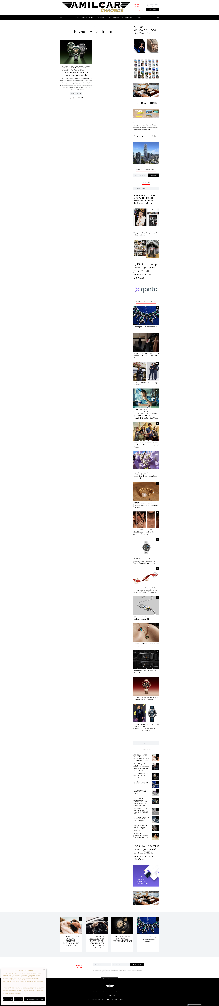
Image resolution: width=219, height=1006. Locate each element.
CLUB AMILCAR (113, 17)
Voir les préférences (34, 999)
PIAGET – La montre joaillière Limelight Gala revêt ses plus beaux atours (141, 835)
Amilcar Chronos (87, 17)
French (191, 1005)
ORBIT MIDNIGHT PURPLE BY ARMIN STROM (139, 792)
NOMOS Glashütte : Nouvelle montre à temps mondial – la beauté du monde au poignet (144, 561)
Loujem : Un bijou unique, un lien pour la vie (146, 645)
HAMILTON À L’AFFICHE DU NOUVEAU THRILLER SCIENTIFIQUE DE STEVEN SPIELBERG (140, 801)
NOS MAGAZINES (101, 17)
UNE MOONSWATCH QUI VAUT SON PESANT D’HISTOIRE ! (141, 775)
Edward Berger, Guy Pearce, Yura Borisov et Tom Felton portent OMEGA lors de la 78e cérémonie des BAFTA (146, 727)
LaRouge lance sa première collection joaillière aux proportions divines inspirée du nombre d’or (145, 475)
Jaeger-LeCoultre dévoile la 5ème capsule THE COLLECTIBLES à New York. (146, 355)
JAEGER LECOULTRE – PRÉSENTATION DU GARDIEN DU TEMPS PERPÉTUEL (141, 811)
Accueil (77, 17)
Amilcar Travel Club (145, 136)
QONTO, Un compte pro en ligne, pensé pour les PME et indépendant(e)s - (146, 270)
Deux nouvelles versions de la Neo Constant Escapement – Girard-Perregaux (140, 827)
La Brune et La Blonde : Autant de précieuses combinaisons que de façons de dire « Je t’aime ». (145, 590)
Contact (139, 17)
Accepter (8, 999)
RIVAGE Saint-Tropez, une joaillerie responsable (143, 618)
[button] (44, 970)
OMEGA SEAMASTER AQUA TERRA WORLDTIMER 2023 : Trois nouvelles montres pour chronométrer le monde (76, 71)
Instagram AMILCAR (127, 17)
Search (153, 175)
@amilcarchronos (108, 978)
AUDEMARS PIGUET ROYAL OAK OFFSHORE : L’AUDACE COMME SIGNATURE (141, 757)
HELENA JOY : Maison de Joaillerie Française (143, 533)
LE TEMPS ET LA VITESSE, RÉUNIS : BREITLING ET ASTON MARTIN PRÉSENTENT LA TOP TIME (141, 767)
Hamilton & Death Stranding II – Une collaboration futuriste (146, 671)
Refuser (18, 999)
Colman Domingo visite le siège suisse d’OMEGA (145, 383)
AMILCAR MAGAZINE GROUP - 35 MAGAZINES (145, 29)
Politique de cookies (16, 1003)
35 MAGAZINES (152, 9)
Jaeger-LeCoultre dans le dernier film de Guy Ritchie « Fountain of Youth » (146, 445)
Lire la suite (75, 93)
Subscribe (136, 964)
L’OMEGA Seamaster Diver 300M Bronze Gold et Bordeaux (146, 698)
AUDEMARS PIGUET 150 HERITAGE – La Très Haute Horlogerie (141, 818)
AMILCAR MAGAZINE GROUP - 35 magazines (118, 999)
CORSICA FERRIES (145, 103)
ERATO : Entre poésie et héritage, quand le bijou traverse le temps (145, 505)
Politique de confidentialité (28, 1003)
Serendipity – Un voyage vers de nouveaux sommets (145, 328)
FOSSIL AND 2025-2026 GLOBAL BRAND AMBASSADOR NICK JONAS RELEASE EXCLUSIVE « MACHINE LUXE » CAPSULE (145, 413)
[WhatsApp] (114, 995)
